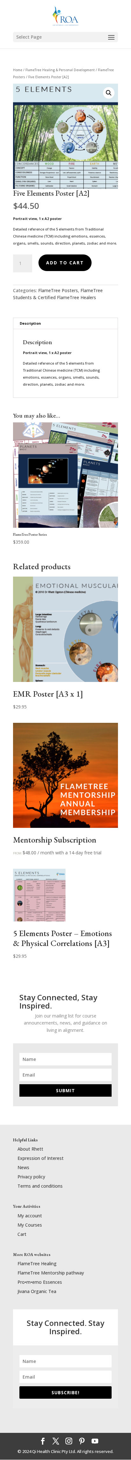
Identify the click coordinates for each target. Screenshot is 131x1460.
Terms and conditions (40, 1186)
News (23, 1167)
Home (17, 70)
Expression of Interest (40, 1158)
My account (29, 1216)
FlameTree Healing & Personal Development (60, 70)
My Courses (29, 1225)
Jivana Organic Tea (36, 1291)
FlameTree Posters (58, 290)
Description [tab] (30, 323)
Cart (21, 1234)
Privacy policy (31, 1177)
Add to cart (65, 263)
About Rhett (30, 1149)
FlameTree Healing (37, 1263)
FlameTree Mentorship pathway (50, 1273)
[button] (108, 93)
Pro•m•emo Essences (39, 1282)
